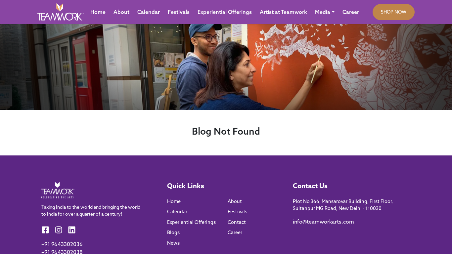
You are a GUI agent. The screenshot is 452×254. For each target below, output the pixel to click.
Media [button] (322, 12)
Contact (237, 222)
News (173, 243)
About (121, 12)
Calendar (148, 12)
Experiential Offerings (225, 12)
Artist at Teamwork (283, 12)
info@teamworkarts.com (323, 221)
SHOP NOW (393, 12)
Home (98, 12)
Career (350, 12)
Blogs (173, 232)
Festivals (179, 12)
